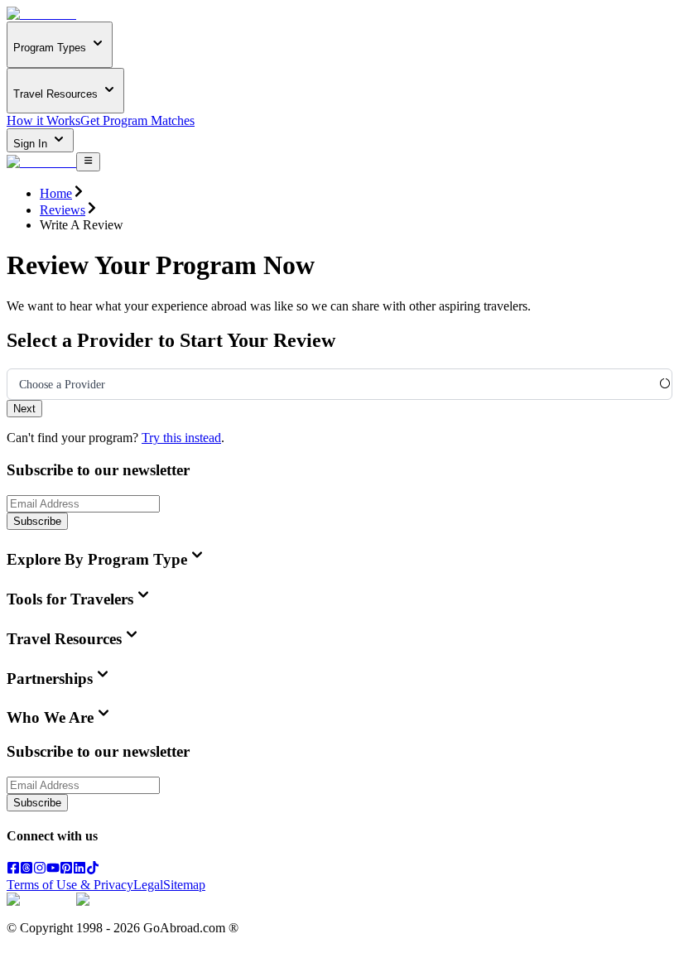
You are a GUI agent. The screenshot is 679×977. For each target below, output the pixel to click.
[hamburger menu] (88, 161)
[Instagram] (39, 870)
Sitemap (184, 885)
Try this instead (181, 438)
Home (56, 193)
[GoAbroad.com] (41, 14)
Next (24, 408)
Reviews (62, 210)
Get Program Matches (137, 120)
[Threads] (26, 870)
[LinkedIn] (79, 870)
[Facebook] (13, 870)
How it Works (43, 120)
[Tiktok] (92, 870)
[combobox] (19, 385)
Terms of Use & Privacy (70, 885)
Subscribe (37, 521)
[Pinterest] (66, 870)
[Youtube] (53, 870)
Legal (148, 885)
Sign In (32, 143)
